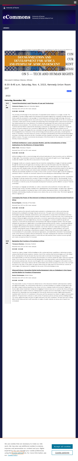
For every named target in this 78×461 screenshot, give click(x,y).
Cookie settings (17, 453)
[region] (39, 449)
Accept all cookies (62, 446)
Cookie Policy (13, 455)
